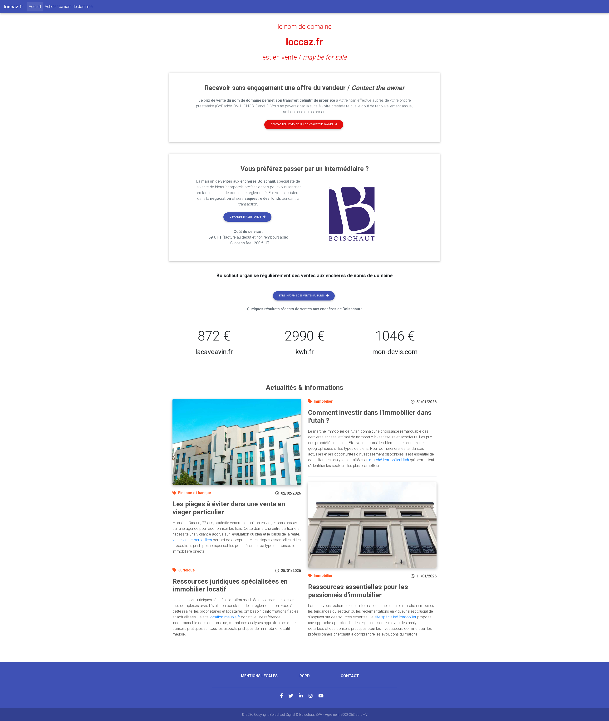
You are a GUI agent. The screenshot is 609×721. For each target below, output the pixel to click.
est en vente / (304, 57)
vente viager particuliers (192, 540)
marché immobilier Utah (389, 460)
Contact (350, 676)
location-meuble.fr (225, 617)
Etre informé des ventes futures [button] (301, 295)
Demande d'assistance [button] (245, 216)
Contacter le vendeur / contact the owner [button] (301, 124)
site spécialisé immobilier (395, 617)
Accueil (36, 6)
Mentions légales (259, 676)
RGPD (305, 676)
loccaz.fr (304, 42)
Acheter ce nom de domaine (69, 6)
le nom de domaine (305, 26)
